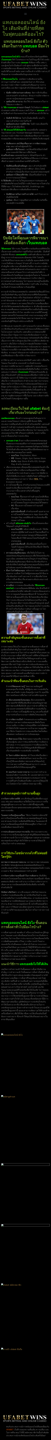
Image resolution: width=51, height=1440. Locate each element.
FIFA (36, 479)
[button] (26, 14)
